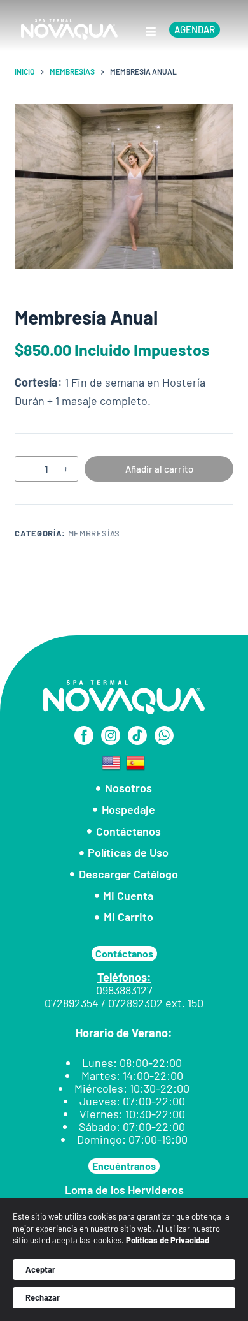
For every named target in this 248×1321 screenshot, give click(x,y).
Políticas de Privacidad (167, 1240)
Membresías (94, 533)
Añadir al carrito (159, 469)
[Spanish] (136, 762)
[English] (112, 762)
